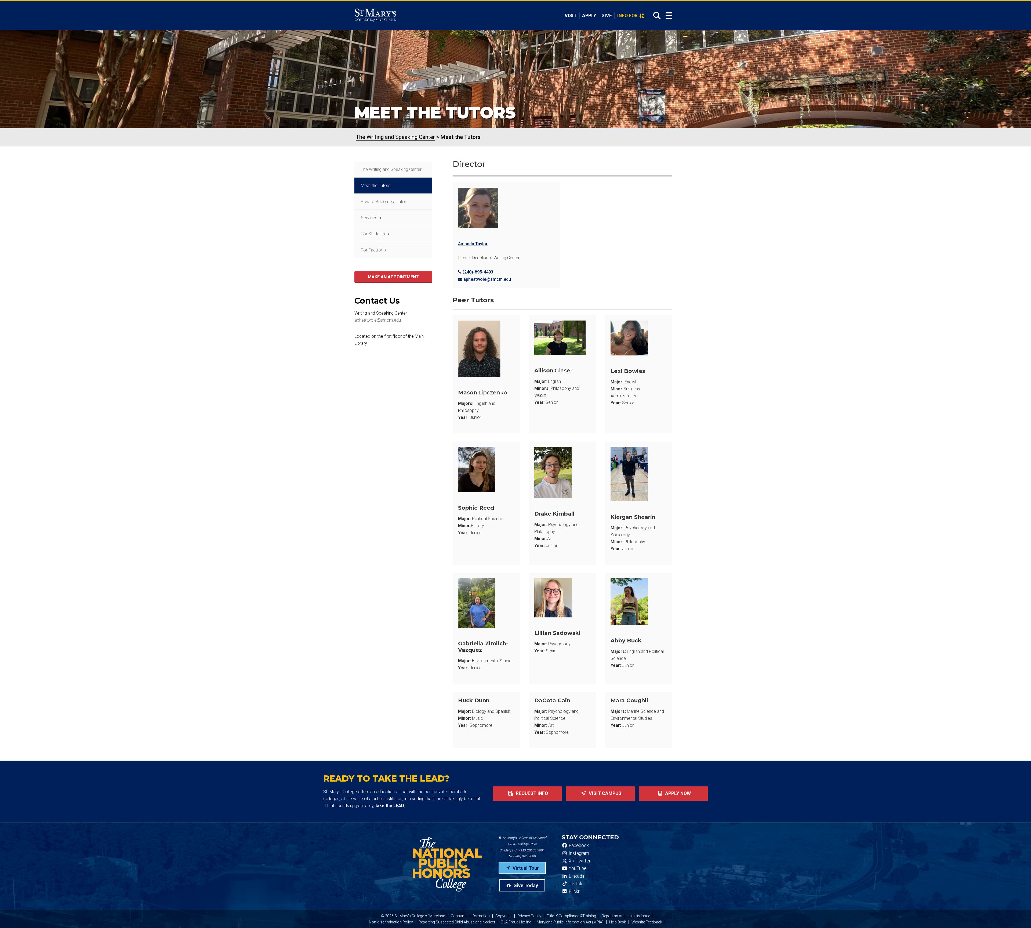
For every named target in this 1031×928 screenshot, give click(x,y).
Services (369, 217)
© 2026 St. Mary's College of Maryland (413, 916)
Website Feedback (646, 922)
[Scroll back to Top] (1018, 915)
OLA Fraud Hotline (516, 922)
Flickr (573, 891)
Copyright (503, 916)
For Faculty (371, 250)
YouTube (577, 868)
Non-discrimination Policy (391, 922)
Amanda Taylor (473, 243)
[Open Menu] (669, 15)
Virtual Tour (525, 868)
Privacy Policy (529, 916)
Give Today (525, 885)
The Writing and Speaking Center (391, 169)
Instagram (578, 853)
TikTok (575, 883)
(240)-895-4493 (478, 272)
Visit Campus (604, 793)
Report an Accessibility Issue (626, 916)
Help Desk (617, 922)
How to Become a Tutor (383, 201)
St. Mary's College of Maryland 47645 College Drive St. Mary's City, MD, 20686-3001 (523, 844)
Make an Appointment (393, 276)
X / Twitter (579, 861)
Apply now (677, 793)
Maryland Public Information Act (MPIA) (570, 922)
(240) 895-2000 (524, 856)
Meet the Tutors (375, 185)
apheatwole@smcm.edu (487, 279)
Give (606, 15)
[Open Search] (655, 15)
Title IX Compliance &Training (571, 916)
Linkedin (577, 876)
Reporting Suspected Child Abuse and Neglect (457, 922)
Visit (571, 15)
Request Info (531, 793)
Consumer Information (470, 916)
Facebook (578, 845)
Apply (589, 15)
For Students (373, 233)
